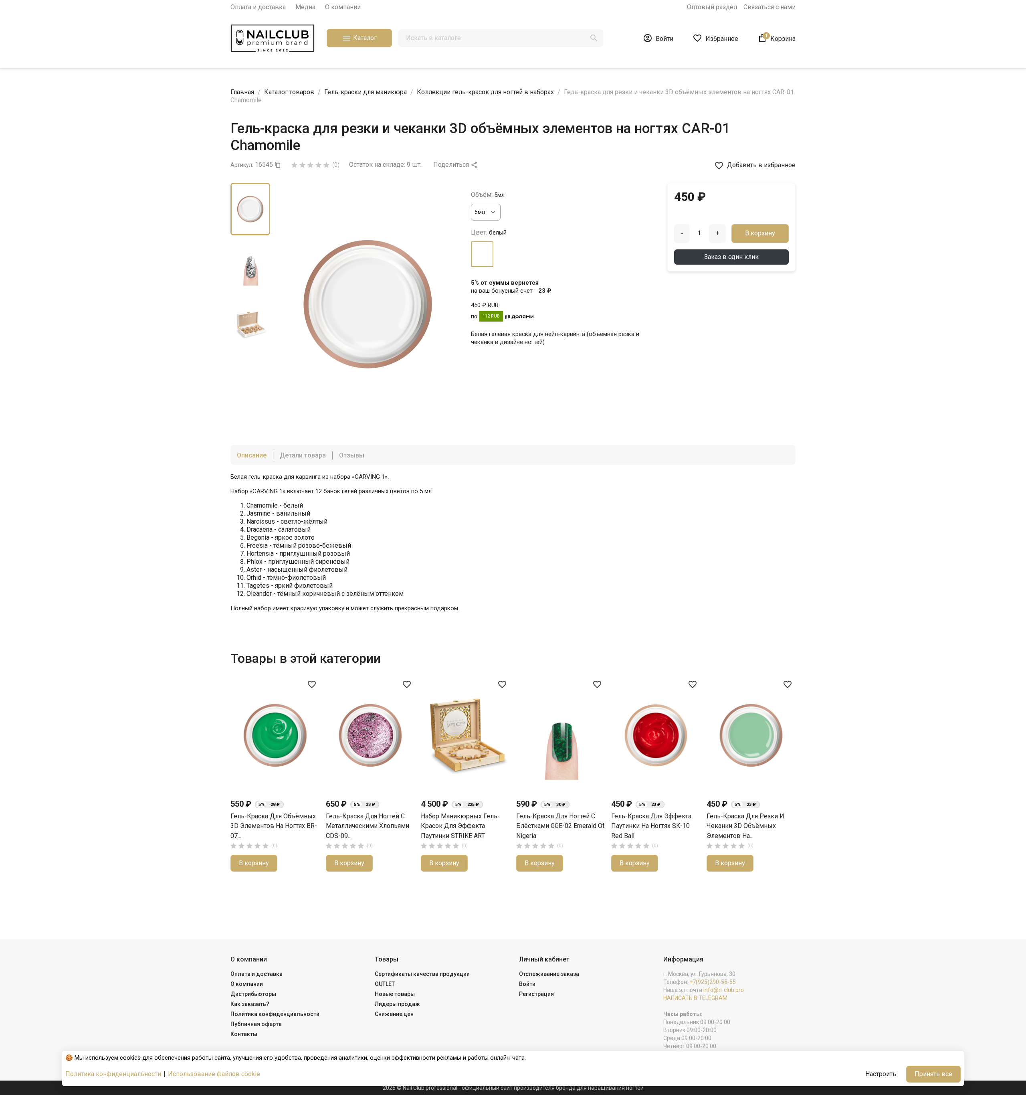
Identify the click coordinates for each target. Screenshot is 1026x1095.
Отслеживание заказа (549, 974)
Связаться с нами (769, 7)
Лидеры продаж (397, 1004)
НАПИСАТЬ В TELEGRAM (695, 998)
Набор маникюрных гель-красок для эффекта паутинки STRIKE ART (460, 826)
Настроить (880, 1074)
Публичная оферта (256, 1024)
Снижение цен (394, 1014)
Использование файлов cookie (214, 1074)
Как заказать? (249, 1004)
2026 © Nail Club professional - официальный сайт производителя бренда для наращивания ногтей (513, 1088)
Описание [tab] (252, 455)
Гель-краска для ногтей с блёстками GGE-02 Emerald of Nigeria (560, 826)
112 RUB (491, 316)
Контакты (243, 1034)
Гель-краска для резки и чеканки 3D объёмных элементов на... (745, 826)
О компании (343, 7)
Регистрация (536, 994)
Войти (527, 984)
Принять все (933, 1074)
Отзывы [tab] (351, 455)
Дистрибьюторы (253, 994)
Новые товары (395, 994)
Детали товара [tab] (303, 455)
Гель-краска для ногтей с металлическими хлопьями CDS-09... (367, 826)
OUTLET (385, 984)
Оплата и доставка (258, 7)
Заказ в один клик (731, 257)
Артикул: (241, 165)
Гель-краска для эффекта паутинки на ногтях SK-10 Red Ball (651, 826)
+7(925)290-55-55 (712, 982)
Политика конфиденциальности (274, 1014)
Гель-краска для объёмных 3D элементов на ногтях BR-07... (273, 826)
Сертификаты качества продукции (422, 974)
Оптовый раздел (712, 7)
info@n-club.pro (723, 990)
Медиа (305, 7)
